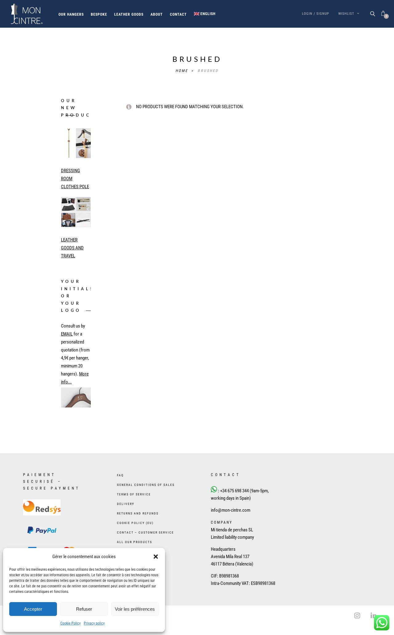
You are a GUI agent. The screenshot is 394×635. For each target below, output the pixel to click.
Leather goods (128, 14)
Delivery (125, 516)
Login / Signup (315, 14)
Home (182, 71)
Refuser (84, 609)
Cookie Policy (70, 623)
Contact (178, 14)
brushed (208, 71)
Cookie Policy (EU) (135, 535)
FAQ (120, 488)
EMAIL (67, 334)
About (157, 14)
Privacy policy (94, 623)
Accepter (33, 609)
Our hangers (71, 14)
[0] (383, 14)
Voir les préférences (135, 609)
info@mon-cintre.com (230, 523)
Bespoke (99, 14)
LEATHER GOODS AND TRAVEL (72, 248)
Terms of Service (134, 507)
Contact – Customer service (145, 545)
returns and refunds (138, 526)
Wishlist (347, 14)
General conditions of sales (146, 497)
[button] (156, 557)
